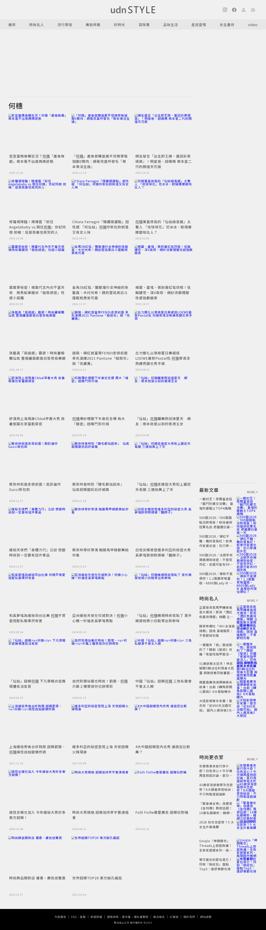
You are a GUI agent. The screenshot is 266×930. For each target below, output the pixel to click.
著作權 (126, 916)
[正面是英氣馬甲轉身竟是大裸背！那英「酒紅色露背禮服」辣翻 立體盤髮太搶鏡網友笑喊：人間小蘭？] (247, 612)
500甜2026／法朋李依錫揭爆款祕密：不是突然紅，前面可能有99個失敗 (216, 562)
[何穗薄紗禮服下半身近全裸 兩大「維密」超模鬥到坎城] (100, 395)
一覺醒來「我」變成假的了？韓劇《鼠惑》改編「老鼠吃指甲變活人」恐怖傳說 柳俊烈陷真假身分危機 (216, 654)
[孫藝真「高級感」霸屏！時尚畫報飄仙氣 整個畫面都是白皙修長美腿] (37, 330)
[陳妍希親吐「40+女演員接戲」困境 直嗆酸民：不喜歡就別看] (247, 631)
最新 (12, 24)
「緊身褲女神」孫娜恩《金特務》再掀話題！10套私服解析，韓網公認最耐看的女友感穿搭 (216, 810)
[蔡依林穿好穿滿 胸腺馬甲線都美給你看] (100, 526)
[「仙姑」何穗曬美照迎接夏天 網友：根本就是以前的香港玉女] (164, 395)
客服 (83, 916)
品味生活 (170, 24)
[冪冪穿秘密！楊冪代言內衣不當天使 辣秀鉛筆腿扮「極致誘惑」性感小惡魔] (37, 264)
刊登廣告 (60, 916)
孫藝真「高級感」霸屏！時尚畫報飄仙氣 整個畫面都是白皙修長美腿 (37, 355)
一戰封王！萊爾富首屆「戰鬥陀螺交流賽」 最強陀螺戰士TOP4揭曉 (216, 504)
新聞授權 (96, 916)
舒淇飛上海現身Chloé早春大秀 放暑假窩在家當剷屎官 (37, 421)
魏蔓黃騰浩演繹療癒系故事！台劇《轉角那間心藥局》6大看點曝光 (215, 687)
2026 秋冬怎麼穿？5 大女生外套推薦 (216, 824)
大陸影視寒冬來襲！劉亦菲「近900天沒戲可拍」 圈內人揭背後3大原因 (215, 707)
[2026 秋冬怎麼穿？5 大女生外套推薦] (247, 827)
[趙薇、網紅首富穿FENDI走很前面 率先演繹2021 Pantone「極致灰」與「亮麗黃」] (100, 330)
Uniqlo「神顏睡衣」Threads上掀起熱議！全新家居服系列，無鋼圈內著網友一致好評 (215, 847)
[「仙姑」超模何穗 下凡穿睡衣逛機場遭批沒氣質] (37, 658)
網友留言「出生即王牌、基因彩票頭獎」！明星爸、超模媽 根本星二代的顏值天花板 (163, 161)
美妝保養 (93, 24)
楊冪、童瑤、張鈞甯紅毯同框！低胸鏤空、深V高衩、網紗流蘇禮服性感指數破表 (163, 292)
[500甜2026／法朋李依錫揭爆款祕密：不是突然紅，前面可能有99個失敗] (247, 560)
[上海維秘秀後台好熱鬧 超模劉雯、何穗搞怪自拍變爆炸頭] (37, 723)
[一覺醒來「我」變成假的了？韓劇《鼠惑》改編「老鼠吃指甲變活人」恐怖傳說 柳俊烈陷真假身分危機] (247, 649)
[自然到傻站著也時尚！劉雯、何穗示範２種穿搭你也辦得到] (100, 658)
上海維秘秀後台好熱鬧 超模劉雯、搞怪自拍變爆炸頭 (37, 749)
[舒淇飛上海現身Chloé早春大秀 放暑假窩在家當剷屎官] (37, 395)
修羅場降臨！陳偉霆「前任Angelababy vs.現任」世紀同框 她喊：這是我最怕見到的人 (37, 227)
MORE (251, 492)
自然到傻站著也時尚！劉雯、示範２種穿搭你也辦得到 (100, 683)
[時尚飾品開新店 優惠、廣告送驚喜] (37, 855)
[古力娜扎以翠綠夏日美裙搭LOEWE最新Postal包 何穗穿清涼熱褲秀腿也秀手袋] (164, 330)
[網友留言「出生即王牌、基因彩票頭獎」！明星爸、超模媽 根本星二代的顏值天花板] (164, 133)
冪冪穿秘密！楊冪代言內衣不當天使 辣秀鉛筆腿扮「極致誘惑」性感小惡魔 (37, 292)
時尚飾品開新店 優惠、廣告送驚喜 (37, 877)
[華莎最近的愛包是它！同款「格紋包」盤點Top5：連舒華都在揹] (247, 864)
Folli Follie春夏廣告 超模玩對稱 (161, 812)
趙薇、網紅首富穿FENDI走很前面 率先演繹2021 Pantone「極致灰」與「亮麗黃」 (100, 358)
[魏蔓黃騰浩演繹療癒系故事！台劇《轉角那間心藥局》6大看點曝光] (247, 687)
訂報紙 (174, 916)
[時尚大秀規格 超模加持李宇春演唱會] (100, 789)
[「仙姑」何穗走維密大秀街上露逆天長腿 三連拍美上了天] (164, 461)
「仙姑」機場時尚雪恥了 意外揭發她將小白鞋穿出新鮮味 (163, 618)
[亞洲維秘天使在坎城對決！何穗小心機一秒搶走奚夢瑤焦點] (100, 592)
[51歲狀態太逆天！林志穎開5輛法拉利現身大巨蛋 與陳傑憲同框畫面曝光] (247, 668)
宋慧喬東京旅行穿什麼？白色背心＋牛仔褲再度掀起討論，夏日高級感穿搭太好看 (215, 773)
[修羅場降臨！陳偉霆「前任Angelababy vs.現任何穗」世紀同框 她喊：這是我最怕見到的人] (37, 198)
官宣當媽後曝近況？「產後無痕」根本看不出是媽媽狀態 (37, 158)
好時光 (119, 24)
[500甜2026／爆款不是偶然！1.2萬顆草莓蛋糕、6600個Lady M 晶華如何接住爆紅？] (247, 578)
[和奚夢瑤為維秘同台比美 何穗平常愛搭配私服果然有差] (37, 592)
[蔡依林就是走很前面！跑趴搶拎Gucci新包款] (37, 461)
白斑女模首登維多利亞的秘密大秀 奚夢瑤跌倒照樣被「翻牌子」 (163, 552)
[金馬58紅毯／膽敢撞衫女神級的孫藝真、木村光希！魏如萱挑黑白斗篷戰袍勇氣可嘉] (100, 264)
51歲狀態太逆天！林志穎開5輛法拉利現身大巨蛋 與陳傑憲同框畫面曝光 (216, 670)
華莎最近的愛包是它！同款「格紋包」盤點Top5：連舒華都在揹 (215, 864)
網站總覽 (206, 916)
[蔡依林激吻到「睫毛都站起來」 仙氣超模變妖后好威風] (100, 461)
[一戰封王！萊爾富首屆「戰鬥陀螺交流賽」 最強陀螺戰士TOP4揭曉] (247, 504)
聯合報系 (159, 916)
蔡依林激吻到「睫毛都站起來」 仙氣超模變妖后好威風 (99, 487)
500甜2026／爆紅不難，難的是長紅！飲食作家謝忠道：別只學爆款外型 (215, 543)
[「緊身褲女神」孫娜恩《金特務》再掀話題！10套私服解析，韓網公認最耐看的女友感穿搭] (247, 808)
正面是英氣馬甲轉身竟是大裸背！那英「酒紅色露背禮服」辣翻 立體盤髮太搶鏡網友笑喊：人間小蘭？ (216, 616)
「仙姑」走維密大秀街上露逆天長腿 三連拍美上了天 (163, 487)
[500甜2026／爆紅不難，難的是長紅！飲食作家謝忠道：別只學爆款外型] (247, 541)
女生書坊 (227, 24)
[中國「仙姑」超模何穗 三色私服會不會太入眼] (164, 658)
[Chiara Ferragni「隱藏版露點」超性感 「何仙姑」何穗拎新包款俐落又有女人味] (100, 198)
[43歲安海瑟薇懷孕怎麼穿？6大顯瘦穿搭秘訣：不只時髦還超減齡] (247, 789)
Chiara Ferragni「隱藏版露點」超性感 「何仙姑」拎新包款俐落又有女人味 (100, 227)
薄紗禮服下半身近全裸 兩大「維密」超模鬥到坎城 (98, 421)
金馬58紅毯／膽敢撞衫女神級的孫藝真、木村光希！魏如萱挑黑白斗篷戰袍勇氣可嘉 (100, 292)
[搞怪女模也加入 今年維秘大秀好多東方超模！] (37, 789)
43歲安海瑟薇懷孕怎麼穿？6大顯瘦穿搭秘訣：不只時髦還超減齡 (216, 789)
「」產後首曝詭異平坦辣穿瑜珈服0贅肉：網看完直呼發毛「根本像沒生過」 (100, 161)
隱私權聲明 (141, 916)
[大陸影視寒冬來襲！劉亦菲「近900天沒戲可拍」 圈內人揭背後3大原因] (247, 705)
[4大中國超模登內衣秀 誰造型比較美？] (164, 723)
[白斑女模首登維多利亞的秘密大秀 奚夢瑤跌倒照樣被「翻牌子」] (164, 526)
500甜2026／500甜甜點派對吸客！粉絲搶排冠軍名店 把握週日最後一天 (216, 524)
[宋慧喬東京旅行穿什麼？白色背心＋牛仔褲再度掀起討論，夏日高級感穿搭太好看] (247, 771)
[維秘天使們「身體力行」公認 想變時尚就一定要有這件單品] (37, 526)
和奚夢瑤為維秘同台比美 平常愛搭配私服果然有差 (37, 618)
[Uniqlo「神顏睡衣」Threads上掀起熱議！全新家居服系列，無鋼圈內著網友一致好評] (247, 845)
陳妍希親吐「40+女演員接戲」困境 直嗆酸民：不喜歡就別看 (217, 631)
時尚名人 (36, 24)
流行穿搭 (64, 24)
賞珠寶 (144, 24)
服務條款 (113, 916)
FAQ (74, 916)
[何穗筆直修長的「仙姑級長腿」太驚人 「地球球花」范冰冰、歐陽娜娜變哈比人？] (164, 198)
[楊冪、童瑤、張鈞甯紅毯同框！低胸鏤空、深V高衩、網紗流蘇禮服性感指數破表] (164, 264)
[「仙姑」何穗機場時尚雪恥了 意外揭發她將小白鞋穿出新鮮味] (164, 592)
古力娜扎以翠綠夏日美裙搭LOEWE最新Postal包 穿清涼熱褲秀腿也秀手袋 (162, 358)
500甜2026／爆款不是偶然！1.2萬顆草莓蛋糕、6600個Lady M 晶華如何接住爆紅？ (216, 580)
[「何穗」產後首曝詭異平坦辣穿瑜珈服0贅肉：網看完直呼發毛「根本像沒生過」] (100, 133)
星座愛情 (198, 24)
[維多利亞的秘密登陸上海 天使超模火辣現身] (100, 723)
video (253, 24)
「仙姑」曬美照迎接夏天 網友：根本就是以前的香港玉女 (163, 421)
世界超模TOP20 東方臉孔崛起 (97, 877)
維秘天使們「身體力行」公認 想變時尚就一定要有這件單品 (37, 552)
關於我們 (189, 916)
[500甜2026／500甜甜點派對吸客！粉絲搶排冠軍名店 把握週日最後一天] (247, 522)
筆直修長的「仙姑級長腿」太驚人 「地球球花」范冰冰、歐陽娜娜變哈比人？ (163, 227)
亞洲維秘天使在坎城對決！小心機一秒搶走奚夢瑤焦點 (100, 618)
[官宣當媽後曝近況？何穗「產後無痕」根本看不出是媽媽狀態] (37, 133)
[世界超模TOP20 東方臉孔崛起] (100, 855)
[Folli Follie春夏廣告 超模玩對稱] (164, 789)
